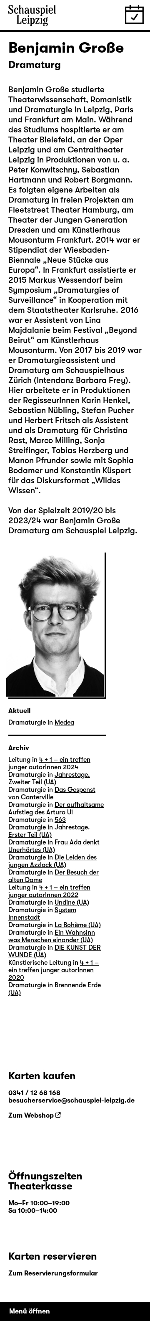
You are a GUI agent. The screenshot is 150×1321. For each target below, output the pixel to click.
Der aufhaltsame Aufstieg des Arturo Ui (56, 808)
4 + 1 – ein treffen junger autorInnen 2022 (49, 891)
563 (60, 820)
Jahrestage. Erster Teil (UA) (49, 831)
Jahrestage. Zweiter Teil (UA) (49, 778)
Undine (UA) (72, 902)
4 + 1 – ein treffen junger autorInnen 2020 (53, 970)
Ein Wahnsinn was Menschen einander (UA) (51, 936)
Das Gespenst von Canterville (51, 793)
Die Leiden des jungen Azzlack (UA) (52, 861)
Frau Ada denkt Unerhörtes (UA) (54, 846)
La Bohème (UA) (78, 925)
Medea (64, 722)
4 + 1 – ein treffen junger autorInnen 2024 (49, 763)
